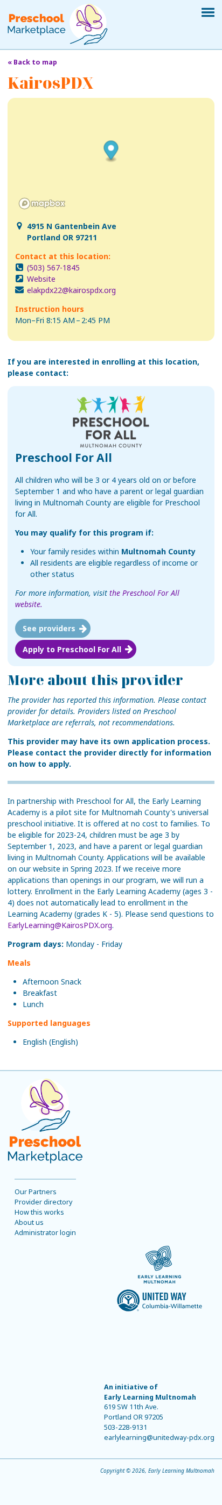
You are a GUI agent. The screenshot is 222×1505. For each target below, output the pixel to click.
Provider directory (43, 1202)
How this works (39, 1212)
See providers (49, 628)
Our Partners (36, 1191)
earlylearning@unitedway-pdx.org (159, 1437)
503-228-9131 (125, 1427)
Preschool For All (63, 457)
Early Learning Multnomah (150, 1397)
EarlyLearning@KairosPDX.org (60, 925)
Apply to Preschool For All (72, 649)
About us (29, 1222)
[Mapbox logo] (42, 203)
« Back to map (32, 62)
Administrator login (45, 1232)
